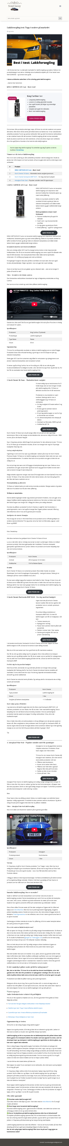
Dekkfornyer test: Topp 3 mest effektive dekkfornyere (25, 1008)
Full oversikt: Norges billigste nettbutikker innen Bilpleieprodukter (29, 1004)
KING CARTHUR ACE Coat (17, 87)
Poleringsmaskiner (19, 914)
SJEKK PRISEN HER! (36, 118)
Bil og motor (10, 31)
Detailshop (20, 150)
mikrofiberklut (18, 910)
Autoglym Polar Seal (21, 180)
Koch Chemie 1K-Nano (22, 173)
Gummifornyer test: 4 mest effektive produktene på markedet (27, 1012)
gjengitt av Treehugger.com (33, 938)
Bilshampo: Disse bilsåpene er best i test (21, 1017)
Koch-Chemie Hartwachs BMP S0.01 (26, 177)
